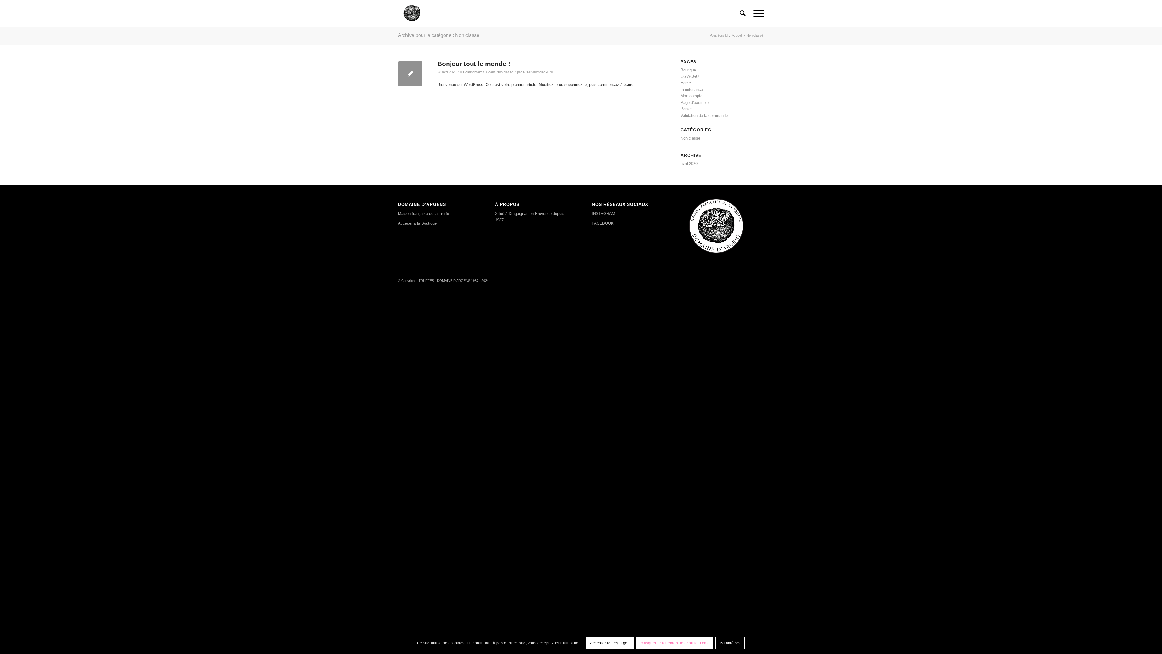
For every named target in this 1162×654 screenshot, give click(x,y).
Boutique (688, 70)
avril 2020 (689, 163)
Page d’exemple (695, 102)
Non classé (505, 72)
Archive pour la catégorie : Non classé (438, 35)
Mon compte (691, 96)
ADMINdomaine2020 (538, 72)
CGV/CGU (690, 76)
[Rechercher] (743, 13)
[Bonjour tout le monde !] (410, 73)
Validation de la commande (704, 115)
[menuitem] (743, 13)
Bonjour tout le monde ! (474, 63)
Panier (686, 109)
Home (686, 83)
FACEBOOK (603, 223)
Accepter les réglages (610, 643)
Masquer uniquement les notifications (675, 643)
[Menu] (757, 13)
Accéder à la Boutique (417, 223)
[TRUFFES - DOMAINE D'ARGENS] (412, 13)
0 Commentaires (472, 72)
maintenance (692, 89)
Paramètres (730, 643)
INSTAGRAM (603, 213)
